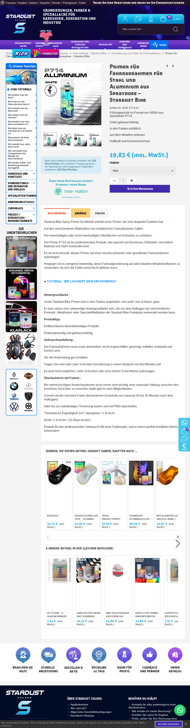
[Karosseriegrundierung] (21, 250)
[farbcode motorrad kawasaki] (28, 406)
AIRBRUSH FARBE (143, 44)
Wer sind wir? (78, 708)
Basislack (52, 515)
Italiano (33, 2)
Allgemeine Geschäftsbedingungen (91, 711)
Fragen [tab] (100, 213)
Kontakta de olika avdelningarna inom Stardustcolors (152, 706)
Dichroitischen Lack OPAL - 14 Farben (86, 517)
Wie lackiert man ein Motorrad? (18, 109)
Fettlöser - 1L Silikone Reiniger (56, 614)
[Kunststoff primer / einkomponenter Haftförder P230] (147, 583)
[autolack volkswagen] (14, 406)
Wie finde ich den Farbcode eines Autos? (19, 102)
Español (45, 2)
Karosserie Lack (56, 44)
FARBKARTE (39, 53)
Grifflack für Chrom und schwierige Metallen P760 (88, 616)
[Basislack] (59, 485)
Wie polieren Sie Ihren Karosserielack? (18, 138)
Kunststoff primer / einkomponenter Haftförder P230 (147, 616)
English (22, 2)
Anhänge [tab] (80, 213)
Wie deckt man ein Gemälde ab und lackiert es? (20, 131)
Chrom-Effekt (39, 44)
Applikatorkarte (79, 704)
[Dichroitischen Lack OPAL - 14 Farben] (86, 485)
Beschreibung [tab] (57, 213)
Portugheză (69, 2)
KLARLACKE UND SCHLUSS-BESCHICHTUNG (80, 44)
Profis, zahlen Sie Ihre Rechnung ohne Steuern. (152, 720)
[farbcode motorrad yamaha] (14, 396)
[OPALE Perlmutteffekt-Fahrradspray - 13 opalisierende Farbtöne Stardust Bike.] (114, 485)
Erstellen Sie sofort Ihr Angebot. (150, 714)
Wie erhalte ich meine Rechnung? (151, 711)
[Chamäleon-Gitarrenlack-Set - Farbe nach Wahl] (141, 485)
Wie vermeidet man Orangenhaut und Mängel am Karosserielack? (17, 155)
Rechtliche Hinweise (82, 715)
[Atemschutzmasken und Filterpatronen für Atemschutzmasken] (21, 348)
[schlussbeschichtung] (21, 315)
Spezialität (105, 44)
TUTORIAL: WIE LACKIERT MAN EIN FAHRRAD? (82, 281)
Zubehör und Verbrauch (125, 44)
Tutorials (159, 44)
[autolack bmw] (14, 386)
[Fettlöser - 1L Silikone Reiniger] (59, 583)
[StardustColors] (20, 24)
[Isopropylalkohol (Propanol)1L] (177, 583)
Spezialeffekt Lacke (23, 44)
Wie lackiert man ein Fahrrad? (18, 116)
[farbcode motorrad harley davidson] (28, 375)
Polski (82, 2)
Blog (18, 53)
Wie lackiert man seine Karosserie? (19, 145)
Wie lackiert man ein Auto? (18, 96)
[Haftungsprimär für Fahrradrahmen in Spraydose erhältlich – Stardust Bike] (167, 66)
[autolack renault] (14, 375)
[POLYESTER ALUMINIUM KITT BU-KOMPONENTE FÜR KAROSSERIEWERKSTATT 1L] (173, 66)
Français (11, 2)
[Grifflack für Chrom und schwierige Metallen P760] (89, 583)
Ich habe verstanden (168, 724)
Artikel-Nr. (116, 108)
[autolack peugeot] (28, 396)
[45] (163, 18)
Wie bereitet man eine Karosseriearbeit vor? (18, 122)
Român (56, 2)
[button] (178, 537)
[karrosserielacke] (21, 283)
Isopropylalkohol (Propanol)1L (176, 614)
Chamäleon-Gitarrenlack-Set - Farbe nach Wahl (140, 519)
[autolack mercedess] (28, 386)
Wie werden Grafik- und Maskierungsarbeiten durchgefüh (19, 165)
